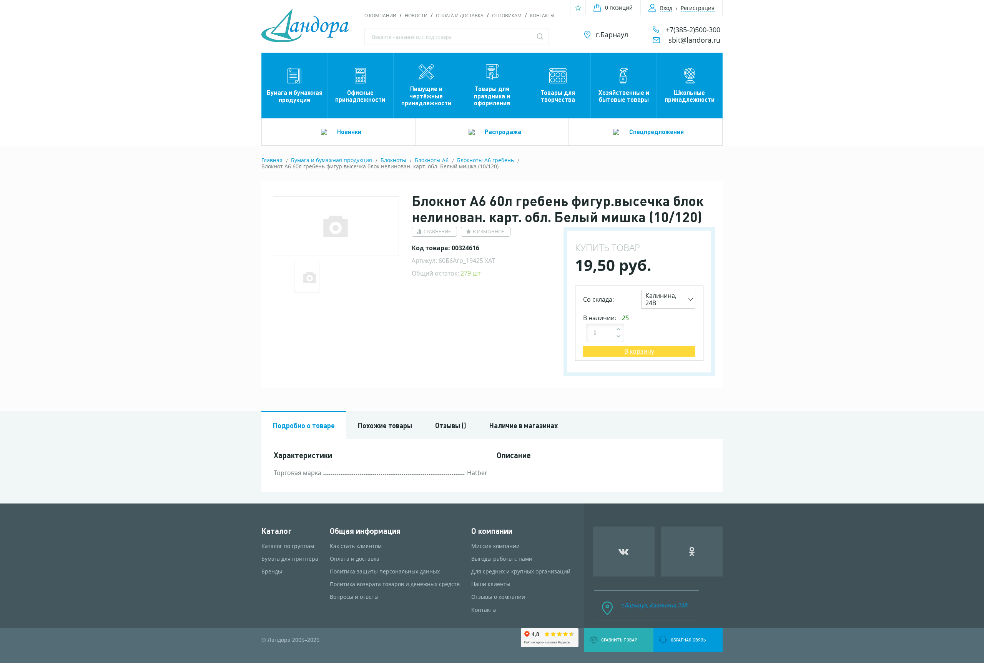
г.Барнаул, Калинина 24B (654, 605)
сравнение (437, 231)
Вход (666, 8)
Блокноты (393, 160)
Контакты (542, 15)
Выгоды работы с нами (501, 559)
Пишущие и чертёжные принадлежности (426, 96)
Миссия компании (495, 546)
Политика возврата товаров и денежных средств (395, 584)
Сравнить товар (619, 640)
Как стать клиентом (356, 546)
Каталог (276, 531)
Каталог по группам (287, 546)
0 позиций (619, 7)
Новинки (349, 132)
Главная (272, 160)
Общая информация (365, 531)
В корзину (639, 351)
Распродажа (503, 132)
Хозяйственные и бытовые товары (623, 95)
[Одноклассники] (692, 552)
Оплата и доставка (460, 15)
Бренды (271, 571)
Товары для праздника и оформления (492, 96)
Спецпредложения (656, 132)
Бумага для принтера (289, 559)
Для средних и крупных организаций (520, 571)
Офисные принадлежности (360, 95)
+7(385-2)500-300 (693, 29)
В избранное (488, 231)
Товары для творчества (557, 95)
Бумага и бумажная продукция (294, 95)
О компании (380, 15)
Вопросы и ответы (354, 597)
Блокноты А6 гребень (485, 160)
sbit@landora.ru (694, 40)
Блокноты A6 (432, 160)
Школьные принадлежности (690, 95)
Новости (416, 15)
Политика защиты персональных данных (385, 571)
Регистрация (698, 8)
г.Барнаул (612, 34)
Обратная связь (688, 640)
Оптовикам (507, 15)
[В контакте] (624, 552)
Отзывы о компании (498, 597)
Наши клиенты (490, 584)
